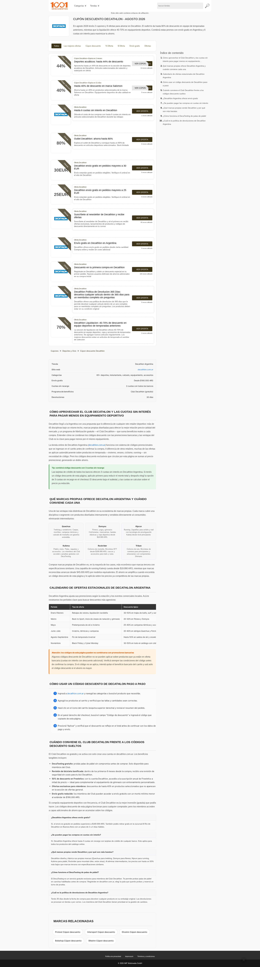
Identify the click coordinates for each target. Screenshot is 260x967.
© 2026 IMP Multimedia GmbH (130, 963)
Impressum (129, 956)
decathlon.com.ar (145, 369)
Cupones (54, 351)
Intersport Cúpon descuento (101, 932)
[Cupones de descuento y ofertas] (59, 5)
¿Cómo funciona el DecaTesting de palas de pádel (184, 116)
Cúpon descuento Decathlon (92, 351)
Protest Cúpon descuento (67, 932)
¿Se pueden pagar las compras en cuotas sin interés (185, 103)
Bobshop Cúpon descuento (68, 940)
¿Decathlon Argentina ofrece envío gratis (180, 98)
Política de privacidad (113, 956)
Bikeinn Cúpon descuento (101, 940)
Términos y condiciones (146, 956)
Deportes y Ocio (69, 351)
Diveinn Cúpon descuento (134, 932)
